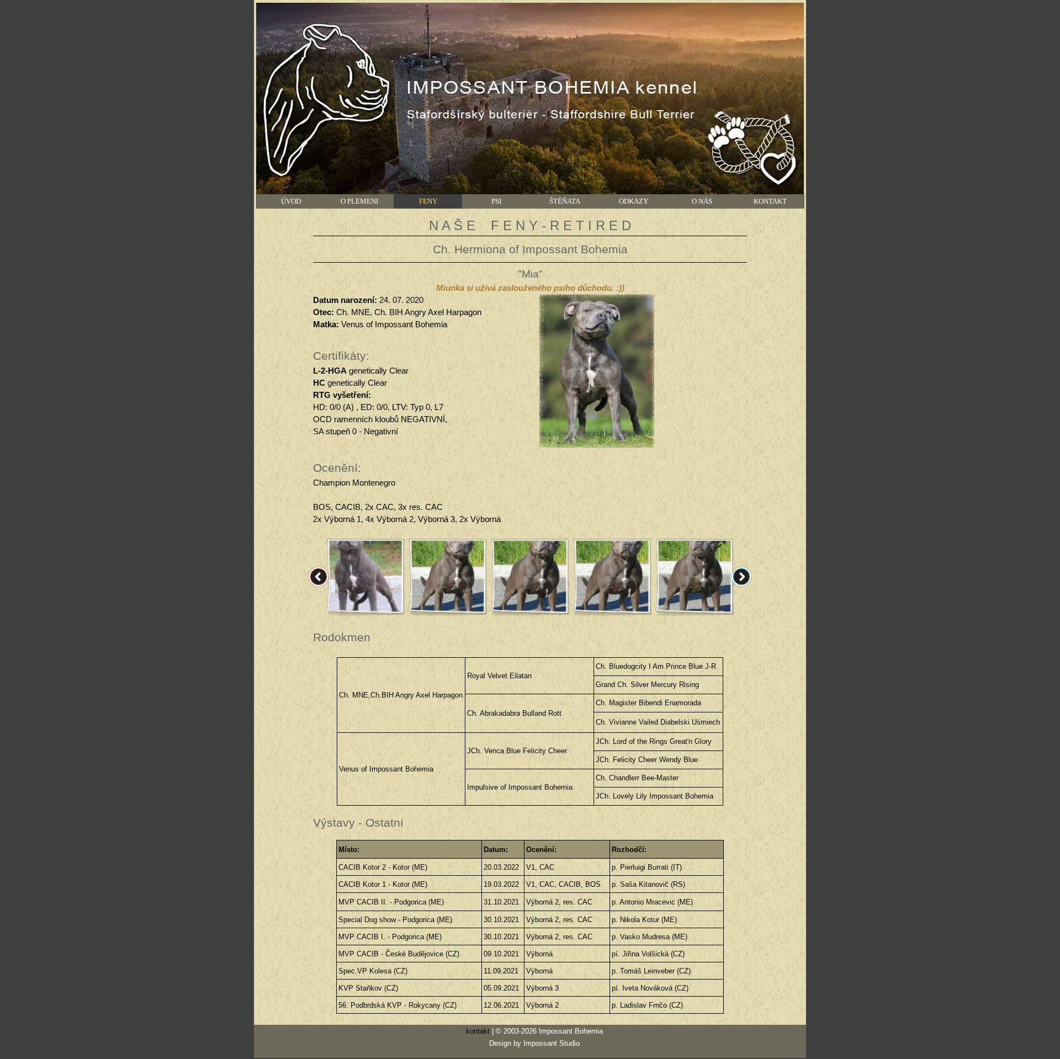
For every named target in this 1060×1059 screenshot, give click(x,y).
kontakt (478, 1031)
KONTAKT (770, 201)
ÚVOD (291, 201)
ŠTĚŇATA (564, 201)
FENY (428, 201)
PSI (496, 201)
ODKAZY (633, 201)
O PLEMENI (359, 201)
